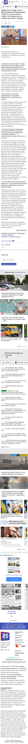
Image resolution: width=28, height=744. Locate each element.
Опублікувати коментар (8, 264)
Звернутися (18, 637)
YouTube (11, 237)
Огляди (17, 655)
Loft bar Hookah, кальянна (9, 538)
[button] (2, 2)
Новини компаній (19, 653)
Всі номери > (14, 620)
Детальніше (4, 647)
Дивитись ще (22, 346)
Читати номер (14, 579)
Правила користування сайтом (14, 659)
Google (18, 237)
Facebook (4, 235)
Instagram (4, 237)
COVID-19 (8, 6)
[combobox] (21, 272)
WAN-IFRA (13, 678)
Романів (8, 245)
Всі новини (24, 2)
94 (9, 24)
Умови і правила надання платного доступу (14, 662)
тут (17, 672)
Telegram (11, 235)
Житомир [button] (11, 2)
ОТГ (3, 245)
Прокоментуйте (7, 241)
